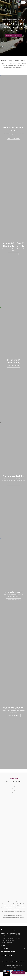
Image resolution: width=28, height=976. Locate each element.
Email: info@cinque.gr (7, 942)
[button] (18, 972)
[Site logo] (13, 2)
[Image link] (8, 929)
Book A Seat (23, 2)
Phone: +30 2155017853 (8, 940)
